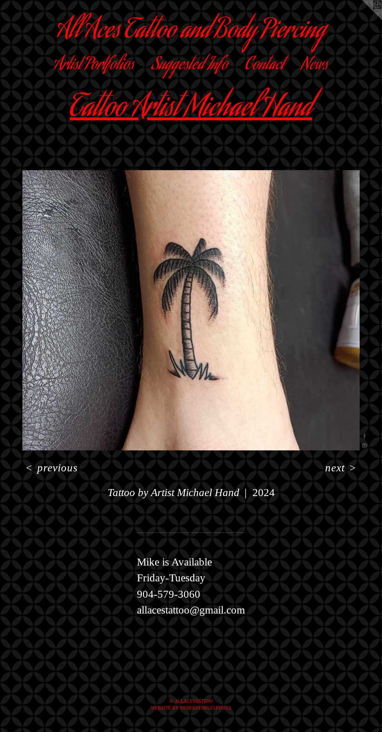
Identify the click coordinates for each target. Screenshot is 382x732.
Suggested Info (189, 66)
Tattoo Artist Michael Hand (191, 109)
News (314, 66)
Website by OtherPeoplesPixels (191, 708)
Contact (264, 66)
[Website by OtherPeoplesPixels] (363, 18)
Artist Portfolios (94, 66)
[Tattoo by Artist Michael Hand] (191, 310)
